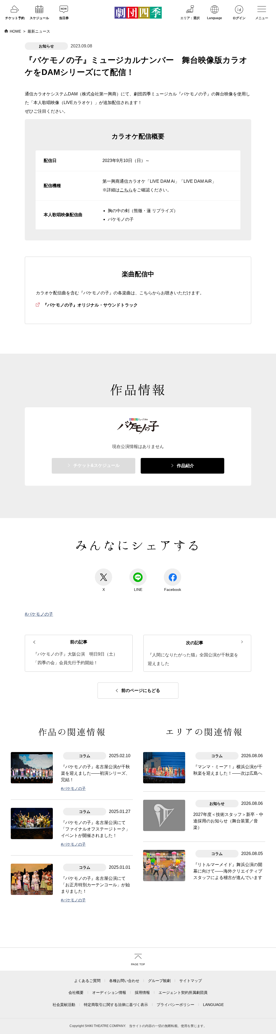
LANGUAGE (213, 1004)
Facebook (172, 589)
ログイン (239, 18)
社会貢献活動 (64, 1004)
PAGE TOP (138, 964)
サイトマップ (190, 980)
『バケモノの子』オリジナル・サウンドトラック (90, 305)
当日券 (64, 18)
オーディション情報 (109, 992)
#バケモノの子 (39, 614)
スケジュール (39, 18)
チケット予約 (15, 18)
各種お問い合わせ (124, 980)
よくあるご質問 (87, 980)
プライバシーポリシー (175, 1004)
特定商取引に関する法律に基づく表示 (116, 1004)
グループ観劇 (159, 980)
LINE (138, 589)
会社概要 (76, 992)
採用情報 (142, 992)
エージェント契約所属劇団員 (183, 992)
